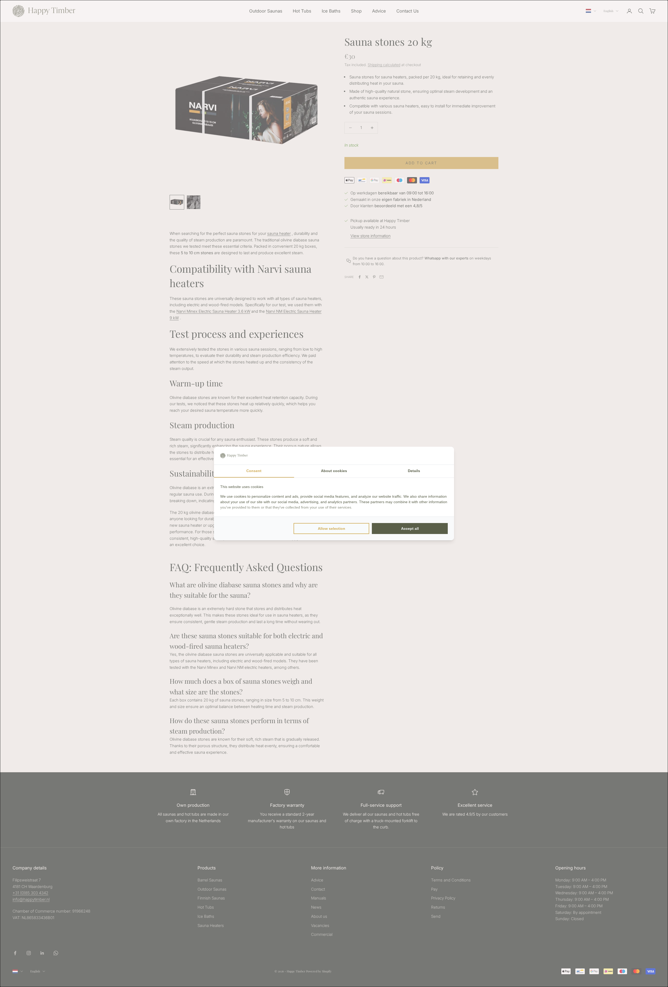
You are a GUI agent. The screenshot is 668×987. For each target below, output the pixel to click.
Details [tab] (414, 471)
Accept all (410, 528)
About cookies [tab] (334, 471)
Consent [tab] (253, 471)
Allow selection (331, 528)
